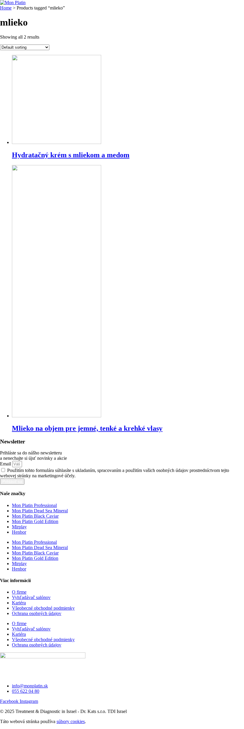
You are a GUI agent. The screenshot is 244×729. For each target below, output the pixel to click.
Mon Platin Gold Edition (35, 521)
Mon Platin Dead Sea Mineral (40, 510)
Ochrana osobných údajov (36, 613)
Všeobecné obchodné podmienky (43, 608)
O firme (19, 592)
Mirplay (19, 526)
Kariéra (19, 602)
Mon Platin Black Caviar (35, 516)
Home (6, 7)
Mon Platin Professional (34, 505)
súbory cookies (71, 721)
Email (6, 463)
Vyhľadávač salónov (31, 597)
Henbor (19, 532)
